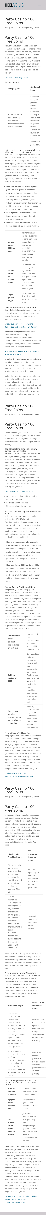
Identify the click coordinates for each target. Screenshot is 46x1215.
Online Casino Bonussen (15, 1202)
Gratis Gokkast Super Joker (16, 773)
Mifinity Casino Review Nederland (19, 776)
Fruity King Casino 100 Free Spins (19, 491)
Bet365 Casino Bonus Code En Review (21, 327)
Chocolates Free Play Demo (16, 77)
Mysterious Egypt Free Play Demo (19, 324)
